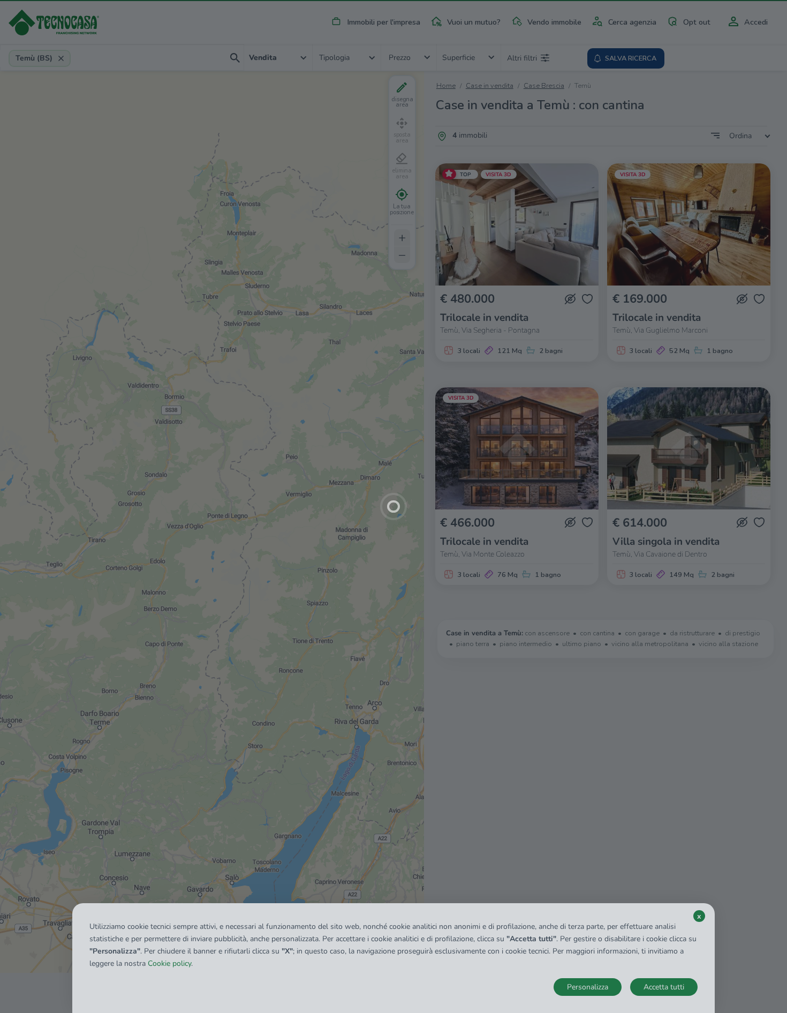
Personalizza (587, 987)
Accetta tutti (664, 987)
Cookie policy (169, 963)
